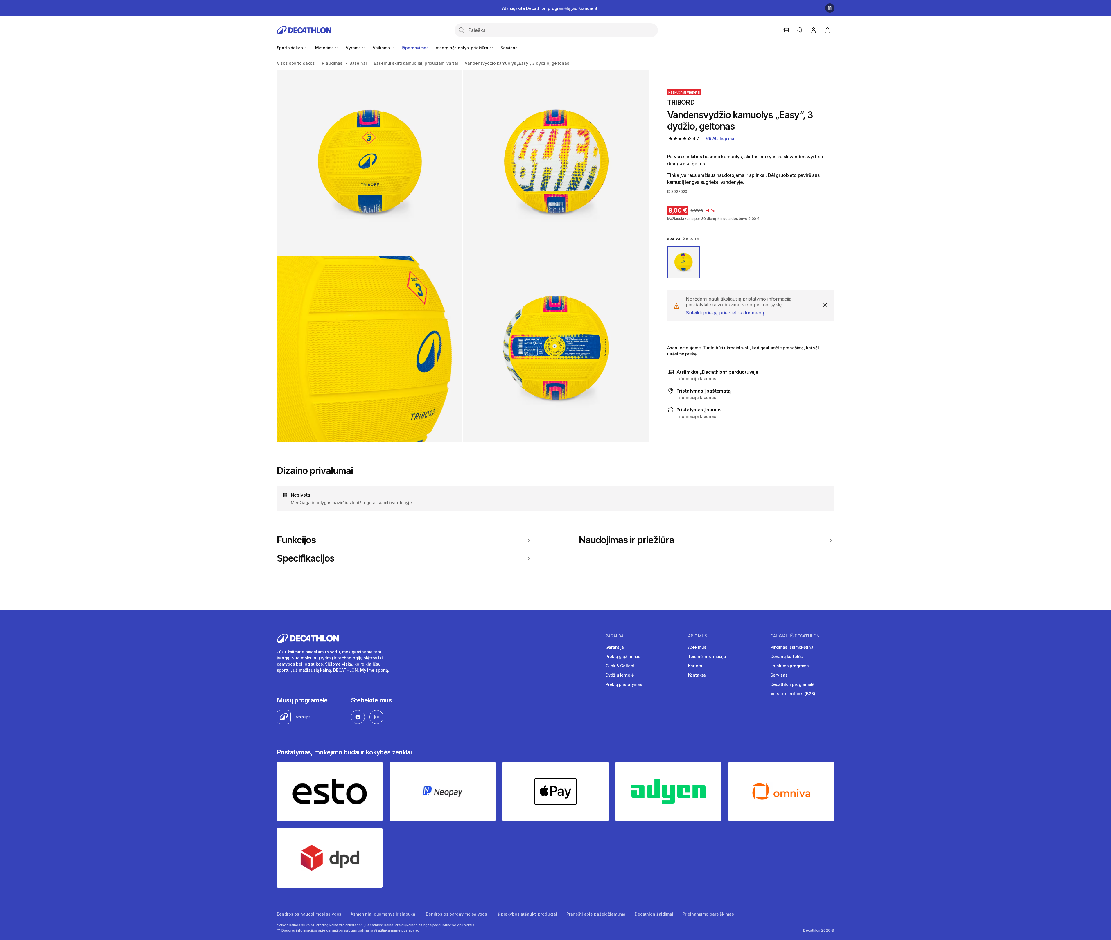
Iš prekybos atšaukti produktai (526, 914)
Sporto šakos (290, 47)
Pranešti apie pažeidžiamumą (595, 914)
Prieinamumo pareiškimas (708, 914)
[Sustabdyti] (829, 8)
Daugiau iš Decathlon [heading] (795, 636)
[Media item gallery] (463, 256)
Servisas (509, 47)
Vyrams (354, 47)
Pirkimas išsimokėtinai (793, 647)
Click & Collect (620, 665)
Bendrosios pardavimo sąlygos (456, 914)
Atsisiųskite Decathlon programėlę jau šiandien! (549, 8)
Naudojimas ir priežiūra (626, 540)
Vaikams (382, 47)
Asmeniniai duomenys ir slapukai (384, 914)
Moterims (325, 47)
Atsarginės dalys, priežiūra (462, 47)
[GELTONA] (683, 262)
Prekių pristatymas (624, 684)
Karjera (695, 665)
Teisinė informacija (707, 656)
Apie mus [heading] (697, 636)
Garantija (615, 647)
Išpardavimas (415, 47)
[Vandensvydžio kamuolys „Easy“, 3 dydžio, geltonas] (369, 163)
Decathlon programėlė (792, 684)
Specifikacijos (306, 558)
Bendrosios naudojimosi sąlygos (309, 914)
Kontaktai (697, 675)
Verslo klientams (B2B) (793, 693)
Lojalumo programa (790, 665)
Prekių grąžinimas (623, 656)
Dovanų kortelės (787, 656)
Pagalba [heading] (615, 636)
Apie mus (697, 647)
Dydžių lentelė (620, 675)
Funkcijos (296, 540)
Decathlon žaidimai (654, 914)
